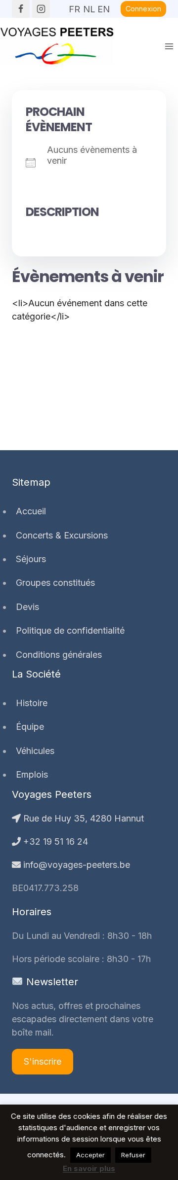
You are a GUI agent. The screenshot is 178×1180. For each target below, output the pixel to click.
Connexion (143, 8)
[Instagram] (41, 9)
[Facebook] (21, 9)
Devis (27, 607)
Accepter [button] (90, 1155)
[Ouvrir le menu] (169, 46)
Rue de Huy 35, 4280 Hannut (82, 818)
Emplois (32, 774)
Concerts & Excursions (62, 535)
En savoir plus (89, 1168)
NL (89, 6)
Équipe (30, 726)
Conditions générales (59, 654)
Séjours (31, 559)
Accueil (31, 511)
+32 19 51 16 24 (54, 841)
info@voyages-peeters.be (75, 864)
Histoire (31, 703)
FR (74, 6)
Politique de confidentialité (70, 630)
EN (103, 6)
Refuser (133, 1155)
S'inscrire (42, 1061)
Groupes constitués (55, 582)
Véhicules (35, 751)
